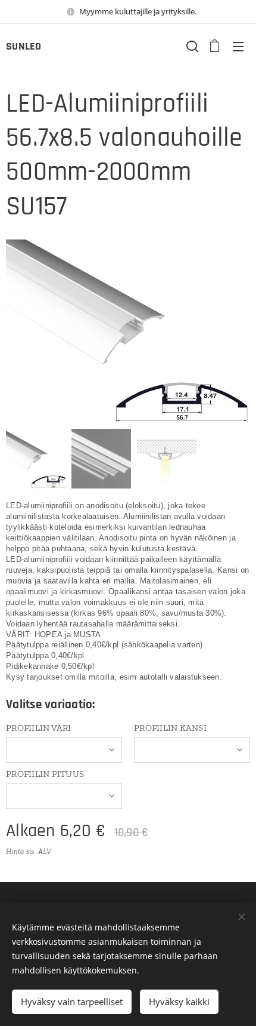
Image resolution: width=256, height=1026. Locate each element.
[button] (191, 46)
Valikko (238, 46)
